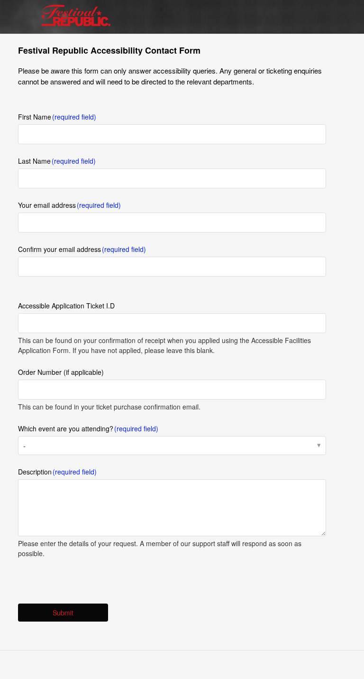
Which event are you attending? (65, 428)
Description (35, 471)
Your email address (47, 205)
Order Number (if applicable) (61, 372)
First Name (34, 116)
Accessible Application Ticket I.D (66, 305)
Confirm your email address (59, 249)
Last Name (34, 161)
